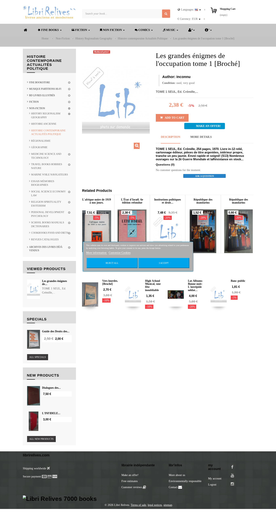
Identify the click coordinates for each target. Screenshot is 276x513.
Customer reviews (132, 487)
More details (201, 136)
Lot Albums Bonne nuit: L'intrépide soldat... (195, 285)
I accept (164, 263)
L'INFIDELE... (51, 413)
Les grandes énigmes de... (54, 283)
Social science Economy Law (48, 193)
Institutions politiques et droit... (167, 201)
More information (96, 252)
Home (45, 38)
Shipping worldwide (35, 468)
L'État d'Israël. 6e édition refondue (132, 201)
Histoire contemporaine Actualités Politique (48, 132)
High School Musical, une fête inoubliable (153, 285)
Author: (168, 77)
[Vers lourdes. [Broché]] (90, 294)
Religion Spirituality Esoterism (46, 203)
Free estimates (129, 481)
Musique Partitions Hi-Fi (45, 89)
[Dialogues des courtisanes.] (33, 395)
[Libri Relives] (49, 12)
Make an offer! (130, 475)
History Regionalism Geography (45, 115)
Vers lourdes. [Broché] (110, 282)
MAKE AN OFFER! (208, 126)
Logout (212, 484)
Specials (37, 319)
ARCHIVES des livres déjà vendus (45, 249)
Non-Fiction (37, 108)
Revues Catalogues (45, 239)
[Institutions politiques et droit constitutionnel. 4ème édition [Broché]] (167, 231)
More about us (177, 475)
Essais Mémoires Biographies (42, 183)
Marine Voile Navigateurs (49, 174)
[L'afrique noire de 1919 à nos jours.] (96, 231)
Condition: (169, 82)
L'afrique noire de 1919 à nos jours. (96, 201)
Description (170, 136)
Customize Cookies (120, 252)
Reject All (112, 263)
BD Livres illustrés (42, 95)
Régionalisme (41, 140)
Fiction (34, 101)
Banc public (238, 280)
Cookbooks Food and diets (49, 232)
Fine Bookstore (39, 82)
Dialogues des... (51, 387)
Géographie (39, 147)
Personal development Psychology (47, 214)
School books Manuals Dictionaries (47, 224)
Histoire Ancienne (43, 123)
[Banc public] (219, 294)
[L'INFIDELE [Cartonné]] (33, 421)
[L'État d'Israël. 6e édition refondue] (132, 231)
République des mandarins (203, 201)
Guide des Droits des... (56, 331)
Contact (173, 487)
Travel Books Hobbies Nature (46, 166)
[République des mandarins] (203, 231)
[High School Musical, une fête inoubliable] (133, 294)
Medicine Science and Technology (46, 155)
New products (43, 375)
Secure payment (32, 476)
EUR (188, 18)
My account (214, 478)
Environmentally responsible (185, 481)
